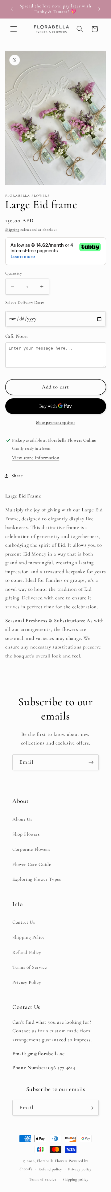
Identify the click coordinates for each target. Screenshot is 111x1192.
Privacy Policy (26, 982)
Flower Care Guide (31, 864)
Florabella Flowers (52, 1161)
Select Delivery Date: (24, 302)
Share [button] (17, 475)
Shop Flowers (26, 834)
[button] (13, 29)
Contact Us (23, 922)
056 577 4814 (61, 1067)
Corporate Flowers (31, 849)
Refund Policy (26, 952)
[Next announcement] (99, 9)
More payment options (55, 422)
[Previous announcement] (12, 9)
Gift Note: (16, 336)
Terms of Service (29, 967)
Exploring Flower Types (36, 879)
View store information (36, 457)
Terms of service (42, 1179)
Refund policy (50, 1169)
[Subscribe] (91, 762)
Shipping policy (75, 1179)
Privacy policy (80, 1169)
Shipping (12, 230)
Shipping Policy (28, 937)
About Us (22, 819)
